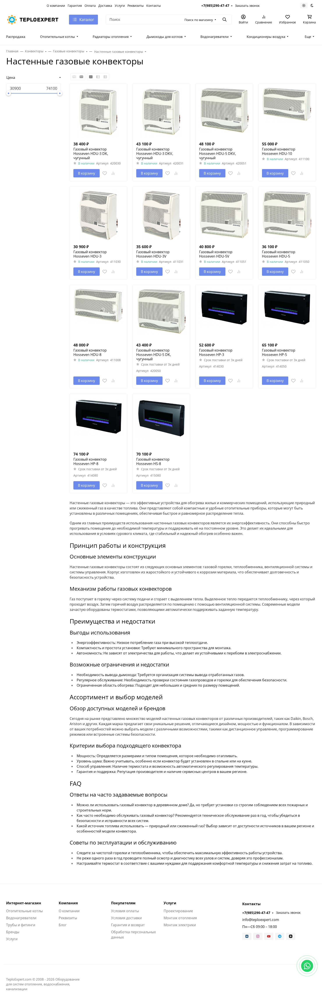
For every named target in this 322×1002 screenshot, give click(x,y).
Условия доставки (126, 917)
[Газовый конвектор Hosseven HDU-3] (98, 215)
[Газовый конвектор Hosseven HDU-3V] (161, 215)
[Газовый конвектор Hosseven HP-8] (98, 423)
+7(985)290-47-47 (215, 5)
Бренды (12, 932)
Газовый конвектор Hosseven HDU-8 (90, 352)
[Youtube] (268, 936)
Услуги (120, 6)
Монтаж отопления (180, 917)
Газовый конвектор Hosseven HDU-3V (153, 254)
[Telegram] (279, 936)
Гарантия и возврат (128, 924)
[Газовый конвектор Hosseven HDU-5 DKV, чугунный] (224, 112)
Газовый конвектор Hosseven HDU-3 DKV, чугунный (154, 153)
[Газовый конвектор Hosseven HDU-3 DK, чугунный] (98, 112)
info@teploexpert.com (260, 919)
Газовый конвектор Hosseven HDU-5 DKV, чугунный (217, 153)
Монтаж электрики (180, 924)
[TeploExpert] (34, 19)
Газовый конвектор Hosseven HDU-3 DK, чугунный (90, 153)
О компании (56, 6)
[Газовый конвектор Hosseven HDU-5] (287, 215)
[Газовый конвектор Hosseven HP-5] (287, 313)
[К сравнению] (113, 173)
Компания (68, 903)
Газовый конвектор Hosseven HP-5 (278, 352)
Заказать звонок (247, 6)
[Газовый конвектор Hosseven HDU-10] (287, 112)
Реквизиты (135, 6)
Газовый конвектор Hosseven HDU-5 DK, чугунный (153, 354)
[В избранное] (104, 173)
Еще (308, 36)
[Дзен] (290, 936)
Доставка (105, 6)
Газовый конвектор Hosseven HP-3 (215, 352)
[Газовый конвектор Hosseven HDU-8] (98, 313)
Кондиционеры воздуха (266, 36)
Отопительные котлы (57, 36)
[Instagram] (257, 936)
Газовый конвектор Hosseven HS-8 (153, 461)
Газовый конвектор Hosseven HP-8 (90, 461)
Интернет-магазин (23, 903)
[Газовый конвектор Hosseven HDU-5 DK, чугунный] (161, 313)
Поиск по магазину (198, 20)
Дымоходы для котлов (165, 36)
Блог (63, 924)
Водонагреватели (214, 36)
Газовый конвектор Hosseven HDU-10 (278, 151)
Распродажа (15, 36)
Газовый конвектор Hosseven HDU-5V (215, 254)
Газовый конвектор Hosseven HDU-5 (278, 254)
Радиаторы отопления (111, 36)
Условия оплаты (125, 910)
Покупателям (123, 903)
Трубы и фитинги (20, 924)
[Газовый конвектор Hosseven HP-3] (224, 313)
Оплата (90, 6)
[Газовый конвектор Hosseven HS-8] (161, 423)
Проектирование (178, 910)
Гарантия (75, 6)
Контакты (153, 6)
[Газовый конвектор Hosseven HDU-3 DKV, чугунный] (161, 112)
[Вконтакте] (246, 936)
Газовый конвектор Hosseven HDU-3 (90, 254)
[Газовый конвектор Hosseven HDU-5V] (224, 215)
